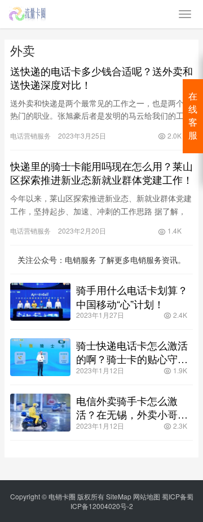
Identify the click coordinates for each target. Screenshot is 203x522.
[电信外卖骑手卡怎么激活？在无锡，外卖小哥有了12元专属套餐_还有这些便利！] (40, 413)
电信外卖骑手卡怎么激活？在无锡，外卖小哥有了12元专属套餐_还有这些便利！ (132, 407)
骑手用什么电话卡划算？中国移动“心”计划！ (132, 296)
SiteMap (118, 496)
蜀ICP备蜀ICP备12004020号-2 (131, 501)
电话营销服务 (30, 135)
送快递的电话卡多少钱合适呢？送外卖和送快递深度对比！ (101, 77)
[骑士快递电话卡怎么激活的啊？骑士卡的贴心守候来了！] (40, 357)
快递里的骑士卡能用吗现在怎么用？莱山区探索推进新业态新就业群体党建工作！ (101, 172)
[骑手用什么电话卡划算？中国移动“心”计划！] (40, 302)
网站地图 (146, 496)
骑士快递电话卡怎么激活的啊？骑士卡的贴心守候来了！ (132, 351)
